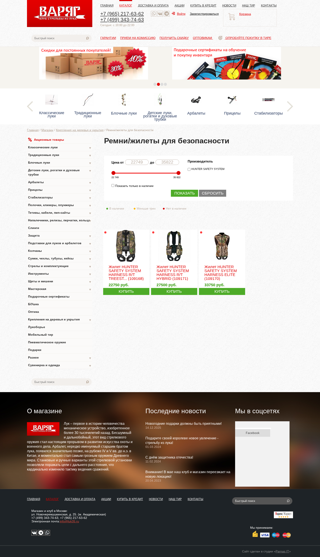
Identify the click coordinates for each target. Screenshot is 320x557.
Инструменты (60, 274)
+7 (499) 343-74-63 (122, 19)
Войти (181, 13)
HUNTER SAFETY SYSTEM (207, 169)
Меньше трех (146, 208)
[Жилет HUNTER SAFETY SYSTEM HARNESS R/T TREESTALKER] (126, 262)
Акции (179, 5)
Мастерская (60, 289)
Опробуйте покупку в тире (248, 38)
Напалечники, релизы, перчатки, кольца (60, 220)
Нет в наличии (176, 208)
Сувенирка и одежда (60, 365)
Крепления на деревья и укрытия (80, 130)
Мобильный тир (40, 334)
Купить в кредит (203, 5)
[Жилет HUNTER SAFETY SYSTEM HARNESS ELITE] (222, 262)
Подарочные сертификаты (48, 296)
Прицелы (60, 190)
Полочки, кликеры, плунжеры (60, 205)
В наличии (116, 208)
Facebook (252, 433)
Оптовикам (203, 38)
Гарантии (108, 38)
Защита (60, 236)
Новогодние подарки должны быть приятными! (183, 423)
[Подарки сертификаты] (226, 80)
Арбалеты (60, 182)
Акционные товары (49, 139)
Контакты (269, 5)
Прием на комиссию (137, 38)
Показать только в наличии (134, 186)
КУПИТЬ (126, 291)
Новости (229, 5)
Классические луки (60, 148)
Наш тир (248, 5)
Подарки (34, 350)
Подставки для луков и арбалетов (60, 243)
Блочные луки (60, 163)
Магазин (47, 130)
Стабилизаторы (60, 198)
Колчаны (60, 251)
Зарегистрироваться (204, 13)
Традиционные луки (60, 155)
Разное (60, 358)
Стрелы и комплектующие (60, 266)
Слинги (33, 228)
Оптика (33, 311)
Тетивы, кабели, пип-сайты (60, 213)
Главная (106, 5)
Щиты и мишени (60, 281)
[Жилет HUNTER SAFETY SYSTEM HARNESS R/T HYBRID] (174, 262)
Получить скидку (174, 38)
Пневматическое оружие (47, 342)
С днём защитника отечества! (169, 457)
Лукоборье (36, 327)
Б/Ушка (33, 304)
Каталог (125, 5)
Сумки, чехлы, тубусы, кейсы (60, 259)
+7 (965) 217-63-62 (122, 14)
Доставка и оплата (153, 5)
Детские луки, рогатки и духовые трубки (60, 172)
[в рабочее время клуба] (154, 14)
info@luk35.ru (69, 521)
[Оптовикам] (93, 80)
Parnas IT (282, 551)
